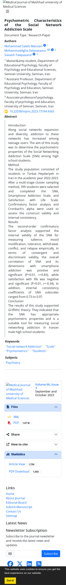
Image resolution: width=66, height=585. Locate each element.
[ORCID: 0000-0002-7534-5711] (34, 54)
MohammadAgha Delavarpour (25, 51)
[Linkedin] (29, 565)
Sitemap (11, 516)
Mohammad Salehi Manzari (23, 46)
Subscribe (51, 554)
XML (16, 417)
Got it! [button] (10, 580)
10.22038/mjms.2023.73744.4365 (32, 111)
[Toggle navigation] (32, 11)
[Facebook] (10, 565)
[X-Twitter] (19, 565)
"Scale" (50, 347)
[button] (42, 573)
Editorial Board (16, 503)
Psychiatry (13, 363)
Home (10, 494)
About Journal (15, 498)
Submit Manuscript (19, 507)
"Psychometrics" (17, 351)
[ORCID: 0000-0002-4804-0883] (44, 45)
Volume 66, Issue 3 (47, 386)
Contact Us (13, 511)
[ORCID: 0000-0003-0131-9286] (52, 49)
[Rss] (38, 565)
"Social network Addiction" (24, 347)
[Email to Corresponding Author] (48, 49)
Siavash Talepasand (18, 55)
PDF (21, 423)
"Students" (39, 351)
